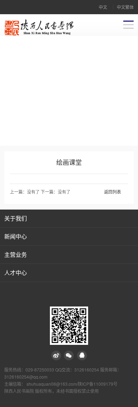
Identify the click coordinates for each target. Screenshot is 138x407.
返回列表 (112, 192)
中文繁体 (125, 7)
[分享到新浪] (56, 355)
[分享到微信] (69, 355)
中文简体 (103, 9)
